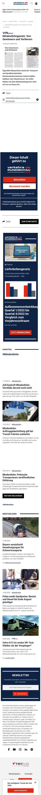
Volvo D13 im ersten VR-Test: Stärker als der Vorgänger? (18, 644)
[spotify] (32, 749)
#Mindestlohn (11, 354)
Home (5, 21)
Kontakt (28, 774)
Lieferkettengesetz (17, 269)
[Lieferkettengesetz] (20, 252)
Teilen (8, 93)
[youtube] (14, 749)
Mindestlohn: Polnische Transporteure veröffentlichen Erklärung (19, 477)
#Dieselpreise (16, 592)
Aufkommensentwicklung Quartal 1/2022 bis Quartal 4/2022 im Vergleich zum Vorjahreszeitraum (21, 314)
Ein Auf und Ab (11, 325)
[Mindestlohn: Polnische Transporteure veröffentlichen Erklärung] (21, 457)
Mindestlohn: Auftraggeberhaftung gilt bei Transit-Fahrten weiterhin (18, 431)
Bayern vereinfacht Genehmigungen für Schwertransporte (13, 547)
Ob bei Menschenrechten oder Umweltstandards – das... (17, 274)
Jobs (11, 779)
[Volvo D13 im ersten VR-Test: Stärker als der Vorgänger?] (21, 625)
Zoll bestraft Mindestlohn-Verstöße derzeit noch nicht (17, 386)
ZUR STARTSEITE (29, 221)
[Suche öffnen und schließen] (31, 3)
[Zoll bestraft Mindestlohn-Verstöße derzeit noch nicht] (21, 368)
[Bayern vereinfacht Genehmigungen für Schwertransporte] (21, 527)
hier (20, 206)
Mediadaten (14, 774)
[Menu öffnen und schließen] (4, 3)
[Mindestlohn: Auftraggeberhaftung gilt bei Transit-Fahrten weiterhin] (21, 411)
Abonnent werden (19, 186)
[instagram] (20, 749)
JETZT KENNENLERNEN (20, 332)
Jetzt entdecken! (20, 791)
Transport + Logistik (26, 21)
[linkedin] (26, 749)
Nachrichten (13, 21)
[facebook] (9, 749)
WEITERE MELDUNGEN (13, 496)
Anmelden (19, 179)
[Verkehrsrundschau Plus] (8, 33)
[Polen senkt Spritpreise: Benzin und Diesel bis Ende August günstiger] (21, 579)
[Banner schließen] (35, 782)
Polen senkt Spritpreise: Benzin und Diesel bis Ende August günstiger (19, 599)
